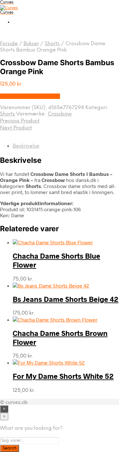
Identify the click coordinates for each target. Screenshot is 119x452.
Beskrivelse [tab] (26, 146)
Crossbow (60, 114)
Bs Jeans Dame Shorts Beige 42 (65, 299)
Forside (9, 43)
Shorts (52, 43)
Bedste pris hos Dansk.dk (30, 96)
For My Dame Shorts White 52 (63, 376)
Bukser (31, 43)
